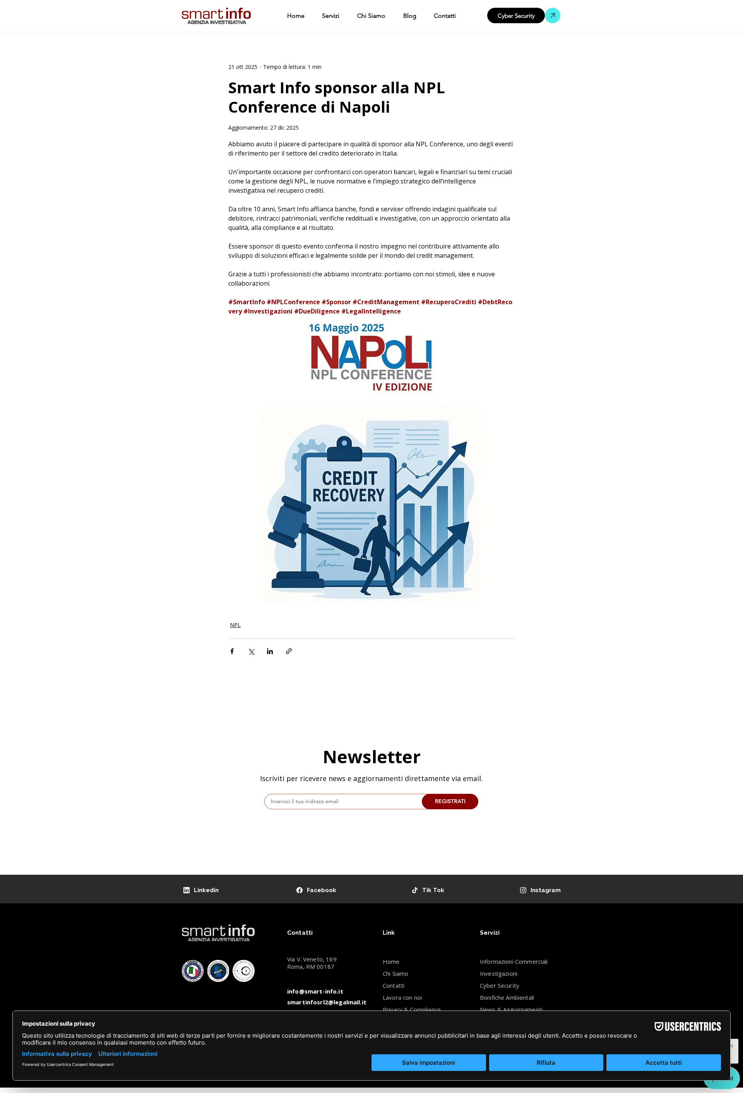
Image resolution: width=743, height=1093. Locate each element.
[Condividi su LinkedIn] (270, 651)
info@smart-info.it (315, 991)
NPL (235, 625)
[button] (331, 16)
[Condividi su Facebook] (232, 651)
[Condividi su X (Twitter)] (251, 651)
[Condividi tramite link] (289, 651)
